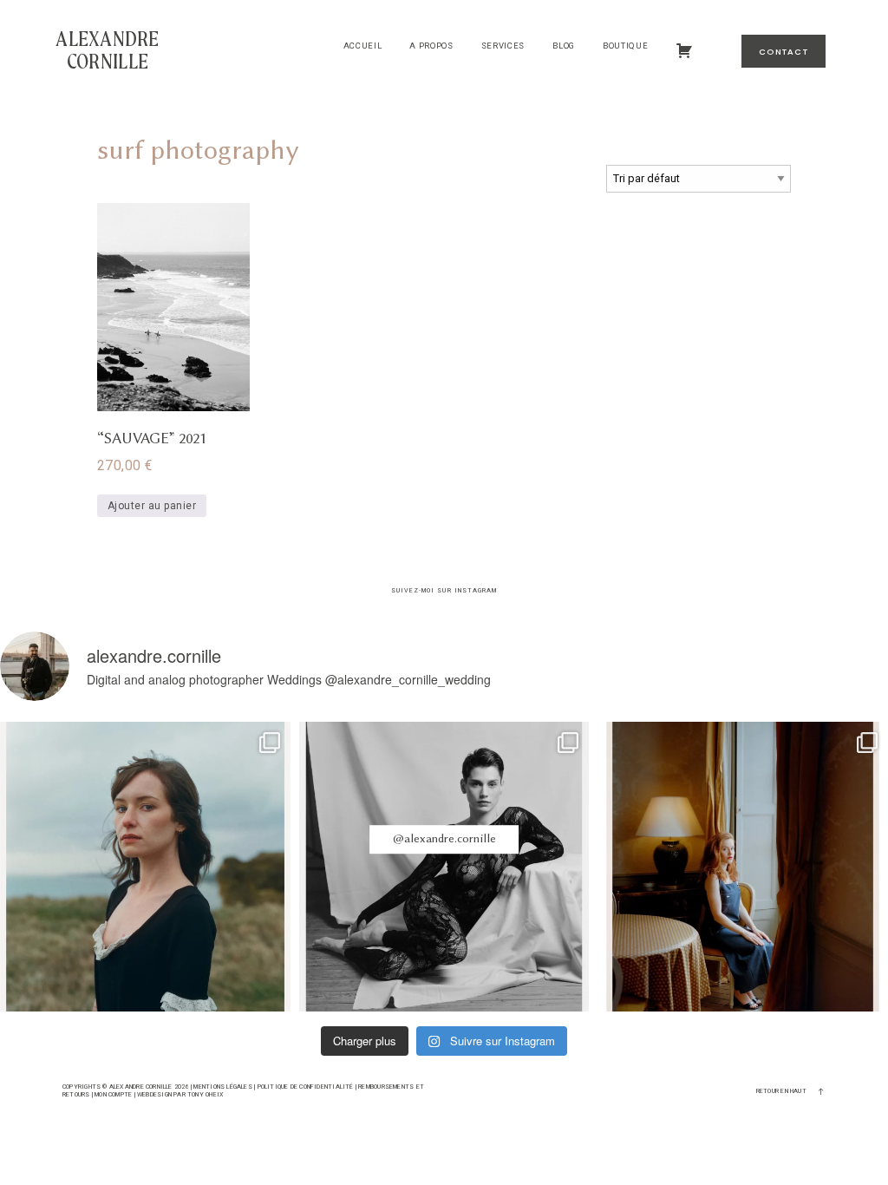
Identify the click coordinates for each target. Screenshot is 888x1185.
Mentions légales (222, 1086)
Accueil (362, 46)
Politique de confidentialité (306, 1086)
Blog (563, 46)
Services (503, 46)
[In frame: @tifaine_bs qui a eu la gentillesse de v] (444, 867)
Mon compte (113, 1094)
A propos (431, 46)
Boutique (625, 46)
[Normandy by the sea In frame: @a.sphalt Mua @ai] (145, 867)
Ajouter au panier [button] (152, 506)
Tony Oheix (205, 1094)
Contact (783, 51)
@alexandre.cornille (444, 839)
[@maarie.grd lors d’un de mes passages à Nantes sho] (742, 867)
